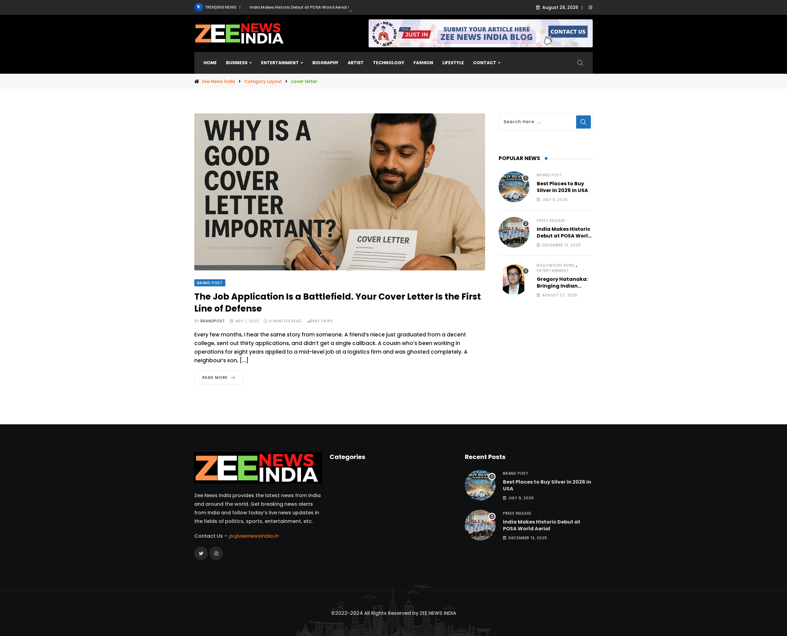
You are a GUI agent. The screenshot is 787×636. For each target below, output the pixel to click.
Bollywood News (556, 265)
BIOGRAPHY (325, 63)
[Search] (580, 62)
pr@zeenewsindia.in (253, 536)
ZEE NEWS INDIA (438, 613)
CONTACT (484, 63)
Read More (214, 377)
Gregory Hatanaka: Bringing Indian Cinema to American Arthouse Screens (564, 289)
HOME (210, 63)
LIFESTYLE (453, 63)
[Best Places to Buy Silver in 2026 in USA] (514, 186)
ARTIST (356, 63)
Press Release (551, 220)
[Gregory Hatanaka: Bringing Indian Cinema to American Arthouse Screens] (514, 279)
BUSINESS (236, 63)
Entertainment (553, 270)
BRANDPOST (212, 321)
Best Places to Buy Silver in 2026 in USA (562, 187)
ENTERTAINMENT (280, 63)
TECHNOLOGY (388, 63)
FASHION (423, 63)
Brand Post (549, 175)
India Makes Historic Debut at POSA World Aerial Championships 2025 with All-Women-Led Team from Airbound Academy (373, 7)
